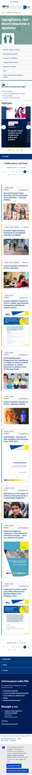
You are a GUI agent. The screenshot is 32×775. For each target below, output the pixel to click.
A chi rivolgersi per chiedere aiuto (14, 695)
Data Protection (4, 740)
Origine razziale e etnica (10, 62)
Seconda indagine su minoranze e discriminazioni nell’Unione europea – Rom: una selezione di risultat (15, 534)
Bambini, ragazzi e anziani (11, 50)
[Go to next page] (20, 174)
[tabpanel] (16, 127)
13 (22, 171)
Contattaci (4, 721)
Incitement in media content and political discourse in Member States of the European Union (15, 592)
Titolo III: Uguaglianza (7, 91)
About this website (5, 738)
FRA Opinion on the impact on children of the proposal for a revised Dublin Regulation (16, 495)
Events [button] (5, 670)
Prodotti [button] (5, 156)
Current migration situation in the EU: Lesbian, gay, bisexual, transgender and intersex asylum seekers (16, 304)
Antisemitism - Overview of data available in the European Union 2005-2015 (16, 439)
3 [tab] (17, 150)
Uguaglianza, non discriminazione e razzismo (17, 12)
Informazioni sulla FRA (10, 691)
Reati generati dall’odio (10, 54)
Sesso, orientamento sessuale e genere (13, 76)
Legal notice (13, 738)
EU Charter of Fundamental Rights (13, 87)
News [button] (5, 665)
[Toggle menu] (28, 7)
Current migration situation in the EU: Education (16, 267)
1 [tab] (9, 150)
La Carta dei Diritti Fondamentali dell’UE (15, 693)
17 (11, 174)
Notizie (5, 698)
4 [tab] (22, 150)
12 (19, 171)
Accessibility (13, 740)
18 (14, 174)
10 (13, 171)
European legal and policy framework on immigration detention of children (15, 233)
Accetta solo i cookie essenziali (17, 770)
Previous (3, 127)
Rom (4, 71)
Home (3, 12)
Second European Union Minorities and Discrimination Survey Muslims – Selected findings (16, 196)
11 (16, 171)
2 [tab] (13, 150)
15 (28, 171)
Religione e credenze (9, 66)
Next (28, 127)
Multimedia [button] (6, 659)
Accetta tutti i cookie (14, 766)
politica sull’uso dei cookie (15, 755)
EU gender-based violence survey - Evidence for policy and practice (15, 135)
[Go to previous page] (7, 171)
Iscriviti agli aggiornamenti (11, 700)
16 (8, 174)
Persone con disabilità (10, 58)
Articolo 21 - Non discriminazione (11, 98)
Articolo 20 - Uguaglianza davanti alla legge (14, 93)
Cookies (19, 738)
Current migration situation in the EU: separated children (16, 403)
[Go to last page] (23, 174)
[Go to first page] (4, 171)
